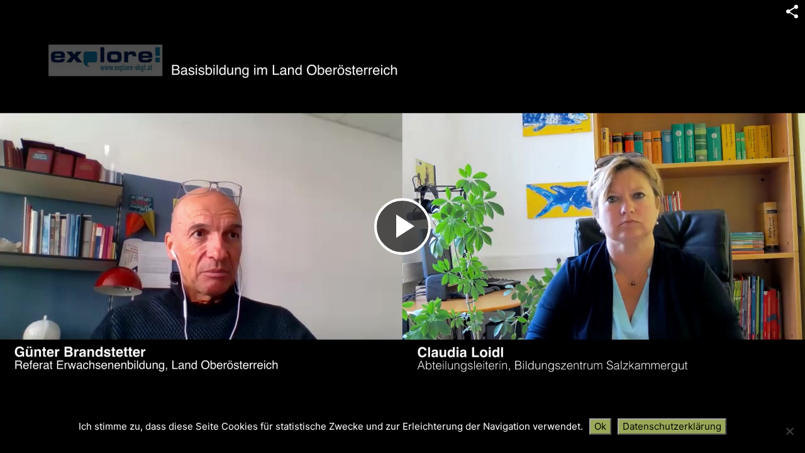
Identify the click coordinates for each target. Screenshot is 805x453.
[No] (789, 431)
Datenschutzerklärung (672, 426)
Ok (600, 426)
